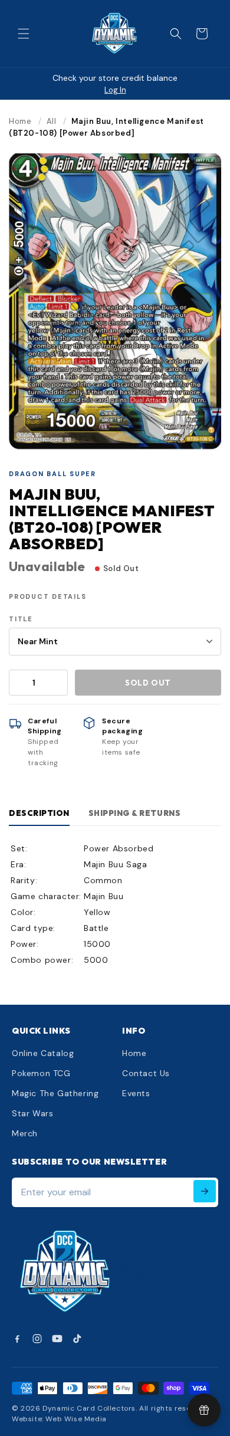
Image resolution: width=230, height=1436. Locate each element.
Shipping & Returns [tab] (134, 813)
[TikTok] (77, 1338)
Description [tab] (39, 813)
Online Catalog (43, 1053)
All (52, 121)
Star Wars (32, 1113)
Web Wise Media (75, 1419)
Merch (25, 1133)
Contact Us (146, 1073)
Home (20, 121)
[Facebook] (17, 1338)
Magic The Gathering (55, 1093)
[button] (24, 34)
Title (21, 619)
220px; (134, 1272)
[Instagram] (37, 1338)
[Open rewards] (204, 1410)
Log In (115, 90)
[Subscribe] (204, 1191)
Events (136, 1093)
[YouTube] (57, 1338)
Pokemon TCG (41, 1073)
